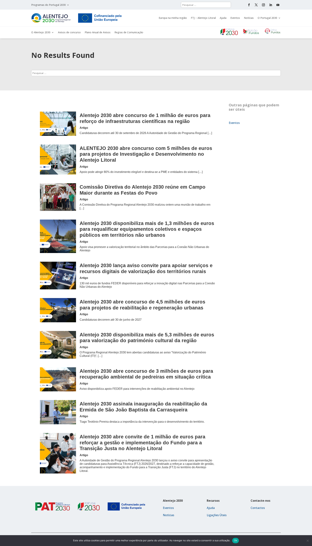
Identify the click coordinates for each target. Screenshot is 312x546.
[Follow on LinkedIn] (271, 5)
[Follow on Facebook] (249, 5)
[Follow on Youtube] (278, 5)
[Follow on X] (256, 5)
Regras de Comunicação (128, 32)
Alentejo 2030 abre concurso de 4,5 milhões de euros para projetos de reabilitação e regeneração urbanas (142, 305)
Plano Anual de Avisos (97, 32)
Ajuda (223, 18)
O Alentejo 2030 (40, 32)
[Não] (307, 540)
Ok (235, 540)
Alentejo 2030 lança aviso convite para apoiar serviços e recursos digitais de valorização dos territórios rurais (146, 268)
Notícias (249, 18)
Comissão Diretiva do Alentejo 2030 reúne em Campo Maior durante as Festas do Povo (142, 190)
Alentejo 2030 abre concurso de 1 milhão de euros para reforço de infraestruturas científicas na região (145, 118)
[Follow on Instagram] (263, 5)
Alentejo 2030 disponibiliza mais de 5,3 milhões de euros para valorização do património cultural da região (147, 337)
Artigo (84, 127)
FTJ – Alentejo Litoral (203, 18)
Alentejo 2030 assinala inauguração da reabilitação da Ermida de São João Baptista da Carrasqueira (143, 407)
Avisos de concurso (69, 32)
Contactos (258, 508)
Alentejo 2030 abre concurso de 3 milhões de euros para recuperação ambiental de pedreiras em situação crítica (146, 374)
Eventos (235, 18)
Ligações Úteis (217, 515)
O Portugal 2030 (267, 18)
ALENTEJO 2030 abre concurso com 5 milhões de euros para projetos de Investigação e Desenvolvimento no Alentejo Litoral (146, 154)
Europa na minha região (173, 18)
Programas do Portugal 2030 (48, 5)
